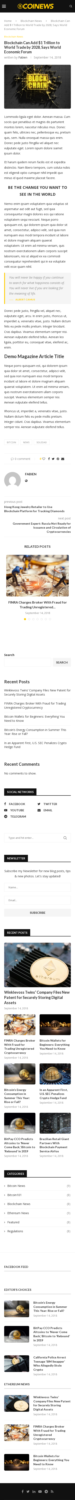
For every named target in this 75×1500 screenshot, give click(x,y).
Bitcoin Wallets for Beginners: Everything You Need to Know (55, 1044)
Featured (38, 1222)
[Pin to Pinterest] (58, 459)
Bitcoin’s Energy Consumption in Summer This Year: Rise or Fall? (17, 1096)
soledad (41, 442)
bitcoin (11, 442)
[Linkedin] (59, 18)
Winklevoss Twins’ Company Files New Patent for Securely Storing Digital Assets (37, 692)
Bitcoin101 (38, 1195)
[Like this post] (43, 459)
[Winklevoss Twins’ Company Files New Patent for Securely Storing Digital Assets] (37, 965)
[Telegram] (67, 18)
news (26, 442)
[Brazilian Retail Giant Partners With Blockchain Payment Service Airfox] (55, 1123)
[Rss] (72, 18)
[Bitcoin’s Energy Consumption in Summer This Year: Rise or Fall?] (19, 1073)
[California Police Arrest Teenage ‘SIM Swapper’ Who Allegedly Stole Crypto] (16, 1363)
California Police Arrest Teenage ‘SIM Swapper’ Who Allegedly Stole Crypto (49, 1363)
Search (9, 655)
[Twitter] (54, 18)
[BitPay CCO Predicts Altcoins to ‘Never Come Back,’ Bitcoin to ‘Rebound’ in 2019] (19, 1123)
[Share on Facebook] (49, 459)
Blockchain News (13, 36)
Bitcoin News (38, 1186)
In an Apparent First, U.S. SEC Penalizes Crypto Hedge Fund (54, 1094)
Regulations (38, 1231)
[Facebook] (50, 18)
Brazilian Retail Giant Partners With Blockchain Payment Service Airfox (54, 1145)
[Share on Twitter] (53, 459)
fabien (22, 57)
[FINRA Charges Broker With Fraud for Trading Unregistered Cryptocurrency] (37, 575)
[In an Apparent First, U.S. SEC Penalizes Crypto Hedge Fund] (55, 1073)
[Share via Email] (62, 459)
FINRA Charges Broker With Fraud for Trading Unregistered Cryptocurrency (35, 705)
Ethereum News (38, 1213)
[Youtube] (63, 18)
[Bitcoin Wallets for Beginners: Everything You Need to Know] (55, 1024)
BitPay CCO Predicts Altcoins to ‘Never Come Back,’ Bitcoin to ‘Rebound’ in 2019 (19, 1145)
